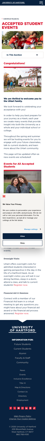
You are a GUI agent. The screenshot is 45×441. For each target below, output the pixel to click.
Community (22, 362)
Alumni (22, 353)
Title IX (22, 383)
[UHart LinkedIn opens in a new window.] (26, 408)
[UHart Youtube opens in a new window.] (18, 408)
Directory (22, 396)
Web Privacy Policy (22, 416)
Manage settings (31, 229)
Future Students (22, 344)
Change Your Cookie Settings (22, 419)
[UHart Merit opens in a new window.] (30, 408)
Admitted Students (11, 19)
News (22, 370)
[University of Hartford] (13, 3)
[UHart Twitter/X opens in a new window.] (14, 408)
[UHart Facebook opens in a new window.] (10, 408)
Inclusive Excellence (23, 379)
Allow (22, 236)
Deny (22, 243)
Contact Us (23, 391)
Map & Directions (22, 387)
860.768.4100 (22, 434)
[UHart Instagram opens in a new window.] (22, 408)
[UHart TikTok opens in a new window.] (34, 408)
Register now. (21, 285)
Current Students (22, 348)
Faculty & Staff (22, 358)
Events (23, 374)
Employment (22, 400)
